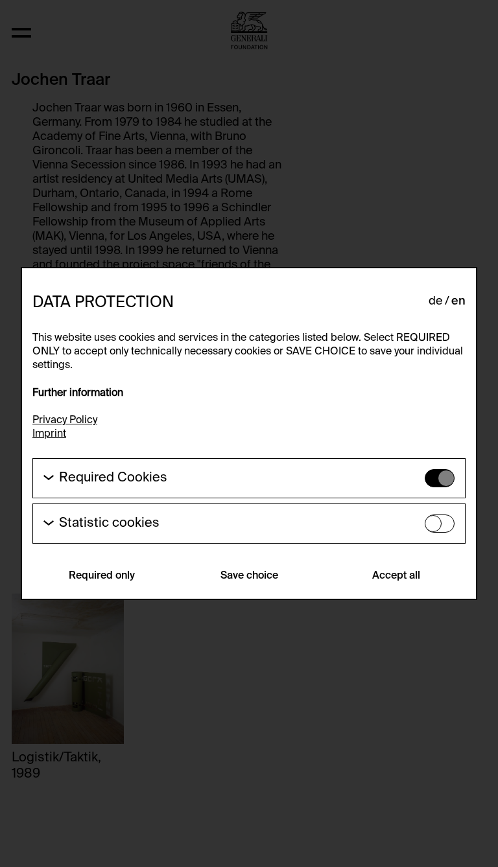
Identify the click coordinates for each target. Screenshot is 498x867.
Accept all (396, 576)
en (458, 301)
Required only (102, 576)
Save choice (249, 576)
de (435, 301)
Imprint (49, 434)
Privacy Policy (64, 420)
